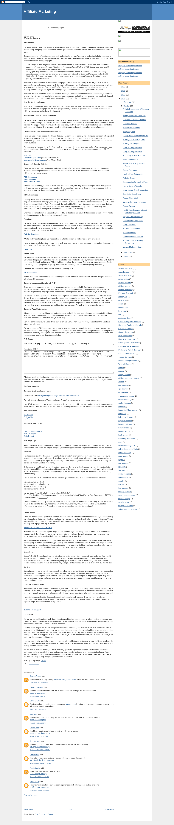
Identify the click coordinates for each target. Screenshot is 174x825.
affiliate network (124, 283)
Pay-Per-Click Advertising (133, 217)
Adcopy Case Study (131, 198)
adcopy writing (124, 375)
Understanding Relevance (133, 221)
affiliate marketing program (128, 378)
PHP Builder (28, 417)
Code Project (29, 436)
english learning (124, 403)
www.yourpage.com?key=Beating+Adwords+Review (58, 396)
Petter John (34, 728)
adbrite (121, 368)
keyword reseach (125, 421)
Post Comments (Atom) (44, 814)
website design (34, 664)
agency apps (71, 704)
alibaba (121, 382)
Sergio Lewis (35, 768)
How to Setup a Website (132, 186)
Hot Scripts (28, 419)
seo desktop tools (125, 470)
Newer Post (28, 809)
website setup (123, 502)
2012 (123, 87)
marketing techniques (126, 438)
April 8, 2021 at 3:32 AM (37, 696)
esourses (122, 407)
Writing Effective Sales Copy (134, 116)
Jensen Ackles (35, 676)
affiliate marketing (125, 268)
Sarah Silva (34, 701)
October (126, 106)
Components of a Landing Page (135, 182)
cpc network (123, 389)
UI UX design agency (38, 774)
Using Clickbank (129, 225)
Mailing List (122, 297)
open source (123, 456)
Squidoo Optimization (131, 229)
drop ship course (124, 272)
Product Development (131, 128)
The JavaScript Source (33, 431)
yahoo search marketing (127, 509)
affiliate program (124, 286)
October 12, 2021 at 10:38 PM (39, 790)
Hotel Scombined (125, 336)
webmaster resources (126, 495)
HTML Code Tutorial (32, 182)
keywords (122, 311)
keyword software (125, 424)
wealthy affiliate (124, 492)
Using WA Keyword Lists (132, 148)
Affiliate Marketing (40, 11)
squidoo (121, 481)
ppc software (123, 463)
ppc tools (122, 467)
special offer (123, 477)
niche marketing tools (126, 446)
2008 (123, 99)
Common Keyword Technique (134, 202)
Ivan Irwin (33, 714)
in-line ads (122, 414)
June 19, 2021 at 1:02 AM (38, 723)
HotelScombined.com (126, 339)
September (128, 252)
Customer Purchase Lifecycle (134, 120)
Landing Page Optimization (133, 174)
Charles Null (34, 755)
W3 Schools (28, 415)
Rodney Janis (35, 741)
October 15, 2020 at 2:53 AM (39, 682)
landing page (123, 435)
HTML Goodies (30, 179)
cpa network (123, 385)
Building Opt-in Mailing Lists (134, 140)
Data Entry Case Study (132, 194)
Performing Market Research (134, 155)
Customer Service (130, 124)
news (120, 442)
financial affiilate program (128, 410)
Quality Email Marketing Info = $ (135, 136)
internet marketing (125, 290)
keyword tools (123, 428)
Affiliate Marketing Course (128, 69)
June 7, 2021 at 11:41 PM (38, 709)
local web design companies (65, 679)
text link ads (123, 488)
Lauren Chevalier (36, 687)
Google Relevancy (130, 170)
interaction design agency (40, 733)
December (127, 102)
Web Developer (30, 434)
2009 (123, 95)
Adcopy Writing (129, 206)
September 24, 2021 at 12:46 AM (40, 763)
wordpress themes (125, 506)
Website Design (129, 178)
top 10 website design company (42, 760)
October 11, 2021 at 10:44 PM (39, 777)
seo (119, 314)
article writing (123, 279)
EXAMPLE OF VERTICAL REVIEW (38, 528)
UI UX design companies (39, 787)
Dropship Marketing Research (130, 66)
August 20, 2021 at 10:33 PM (39, 736)
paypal (121, 460)
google (121, 304)
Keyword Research (130, 159)
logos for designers (37, 693)
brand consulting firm (38, 720)
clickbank (122, 300)
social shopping (124, 474)
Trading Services (125, 357)
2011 (123, 91)
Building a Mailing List (32, 610)
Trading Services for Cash (133, 237)
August (126, 256)
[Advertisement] (55, 802)
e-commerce (123, 392)
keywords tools (124, 431)
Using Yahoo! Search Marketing (135, 190)
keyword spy (123, 307)
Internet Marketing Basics (133, 247)
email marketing (124, 399)
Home (69, 809)
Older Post (109, 809)
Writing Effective (124, 364)
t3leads (121, 484)
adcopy (121, 371)
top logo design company (39, 747)
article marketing (124, 276)
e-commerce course (126, 396)
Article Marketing (129, 233)
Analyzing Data (129, 132)
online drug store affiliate (128, 449)
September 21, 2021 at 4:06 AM (40, 750)
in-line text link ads (125, 417)
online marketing (124, 453)
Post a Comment (30, 795)
